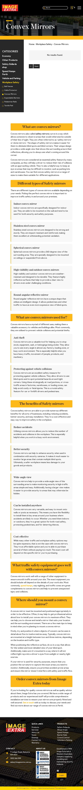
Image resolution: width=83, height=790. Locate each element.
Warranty (35, 743)
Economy (6, 56)
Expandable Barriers (12, 98)
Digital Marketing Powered (46, 788)
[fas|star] (66, 771)
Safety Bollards (63, 727)
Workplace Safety (10, 83)
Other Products (10, 60)
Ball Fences (8, 86)
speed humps (26, 586)
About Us (35, 732)
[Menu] (79, 7)
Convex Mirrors (10, 94)
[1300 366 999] (8, 758)
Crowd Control (63, 738)
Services (35, 730)
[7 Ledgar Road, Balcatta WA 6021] (8, 753)
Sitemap (35, 738)
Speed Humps (62, 732)
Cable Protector (10, 90)
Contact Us (36, 740)
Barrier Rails (62, 735)
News (34, 735)
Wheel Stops (62, 730)
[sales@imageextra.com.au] (8, 762)
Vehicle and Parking (11, 79)
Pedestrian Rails (10, 102)
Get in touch (28, 703)
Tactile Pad (8, 105)
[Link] (10, 8)
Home (31, 44)
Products (35, 727)
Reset (37, 66)
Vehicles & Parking (64, 740)
